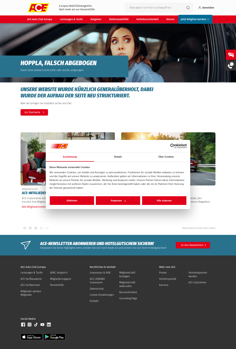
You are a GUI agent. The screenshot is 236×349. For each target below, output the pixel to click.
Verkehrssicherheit (147, 19)
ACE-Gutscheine (197, 282)
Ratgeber (96, 19)
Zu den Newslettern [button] (192, 245)
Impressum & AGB (100, 272)
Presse (163, 272)
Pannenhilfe (57, 285)
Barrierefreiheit (128, 292)
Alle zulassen (164, 200)
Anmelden (208, 7)
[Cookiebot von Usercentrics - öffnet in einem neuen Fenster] (173, 146)
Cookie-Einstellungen (102, 294)
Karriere (163, 285)
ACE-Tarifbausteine (31, 278)
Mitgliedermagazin (60, 278)
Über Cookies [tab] (166, 156)
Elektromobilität (119, 19)
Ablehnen (71, 200)
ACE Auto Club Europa (39, 19)
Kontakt (94, 300)
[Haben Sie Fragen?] (231, 65)
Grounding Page (128, 298)
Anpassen (116, 200)
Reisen (170, 19)
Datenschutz (97, 288)
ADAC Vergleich (58, 272)
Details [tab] (118, 156)
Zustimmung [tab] (70, 156)
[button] (23, 324)
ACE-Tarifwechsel (30, 285)
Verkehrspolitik (167, 278)
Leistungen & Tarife (71, 19)
